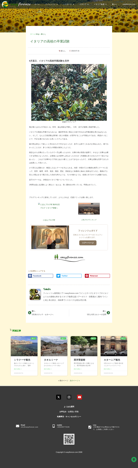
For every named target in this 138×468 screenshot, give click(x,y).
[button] (40, 276)
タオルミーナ (51, 360)
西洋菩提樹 (79, 360)
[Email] (17, 426)
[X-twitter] (58, 397)
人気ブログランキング (88, 220)
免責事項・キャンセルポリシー (69, 416)
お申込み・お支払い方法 (69, 411)
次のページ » (75, 381)
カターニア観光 (112, 360)
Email (23, 425)
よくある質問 (69, 407)
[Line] (89, 427)
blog (37, 34)
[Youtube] (79, 397)
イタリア (82, 4)
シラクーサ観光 (22, 360)
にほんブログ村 (49, 220)
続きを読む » (18, 369)
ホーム (37, 4)
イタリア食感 (99, 4)
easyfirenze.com (129, 4)
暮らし (114, 4)
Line (94, 425)
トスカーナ (67, 4)
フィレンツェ (50, 4)
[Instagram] (69, 397)
